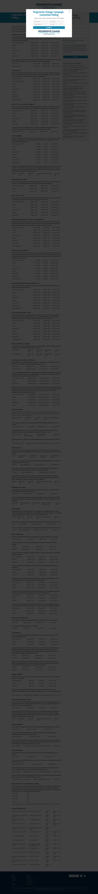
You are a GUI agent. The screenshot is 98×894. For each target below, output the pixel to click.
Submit (49, 27)
